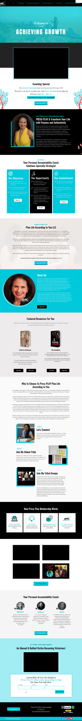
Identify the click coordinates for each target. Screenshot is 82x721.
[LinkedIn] (65, 718)
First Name (20, 684)
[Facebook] (62, 718)
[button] (68, 711)
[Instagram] (68, 718)
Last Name (34, 684)
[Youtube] (71, 718)
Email (46, 684)
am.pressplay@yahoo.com (41, 711)
